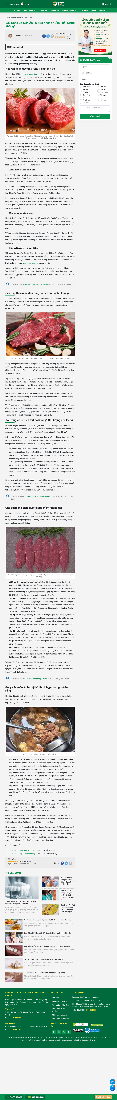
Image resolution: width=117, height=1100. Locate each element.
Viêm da (103, 87)
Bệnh (14, 17)
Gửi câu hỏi (95, 116)
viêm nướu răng (28, 263)
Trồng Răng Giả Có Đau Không (37, 496)
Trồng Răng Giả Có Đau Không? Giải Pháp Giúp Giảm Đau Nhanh (20, 902)
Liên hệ (102, 10)
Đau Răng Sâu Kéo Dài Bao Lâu (36, 284)
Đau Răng (28, 17)
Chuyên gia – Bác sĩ (59, 1001)
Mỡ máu (86, 103)
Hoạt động (84, 10)
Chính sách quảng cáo (60, 1019)
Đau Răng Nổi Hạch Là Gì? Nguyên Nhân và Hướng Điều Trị (47, 933)
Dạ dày (85, 92)
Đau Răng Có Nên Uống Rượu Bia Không (24, 850)
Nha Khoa (20, 17)
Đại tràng (103, 100)
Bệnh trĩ (102, 89)
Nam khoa (87, 87)
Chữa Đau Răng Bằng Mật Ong (36, 679)
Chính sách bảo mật (59, 1015)
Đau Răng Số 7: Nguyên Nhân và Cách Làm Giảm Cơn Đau (47, 946)
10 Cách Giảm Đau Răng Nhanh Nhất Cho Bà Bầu (43, 959)
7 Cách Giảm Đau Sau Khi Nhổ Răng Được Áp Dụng (44, 973)
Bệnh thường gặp (30, 10)
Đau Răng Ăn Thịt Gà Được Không (22, 854)
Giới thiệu (55, 998)
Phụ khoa (86, 100)
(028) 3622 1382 (14, 1030)
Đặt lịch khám (104, 1097)
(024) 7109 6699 (14, 1018)
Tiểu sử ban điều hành (60, 1005)
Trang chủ (16, 10)
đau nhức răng (31, 74)
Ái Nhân (16, 36)
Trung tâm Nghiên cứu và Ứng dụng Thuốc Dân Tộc (58, 3)
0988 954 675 (91, 1010)
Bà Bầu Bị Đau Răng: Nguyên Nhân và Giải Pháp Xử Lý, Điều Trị (67, 895)
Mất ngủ (103, 95)
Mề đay (85, 89)
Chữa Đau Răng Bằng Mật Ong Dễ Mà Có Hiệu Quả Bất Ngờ (47, 920)
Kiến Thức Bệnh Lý (69, 10)
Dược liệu (43, 10)
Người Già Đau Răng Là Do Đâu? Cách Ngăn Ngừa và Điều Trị (67, 881)
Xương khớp (104, 92)
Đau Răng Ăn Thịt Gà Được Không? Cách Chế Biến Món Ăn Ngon (68, 908)
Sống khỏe (55, 10)
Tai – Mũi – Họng (87, 96)
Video (93, 10)
